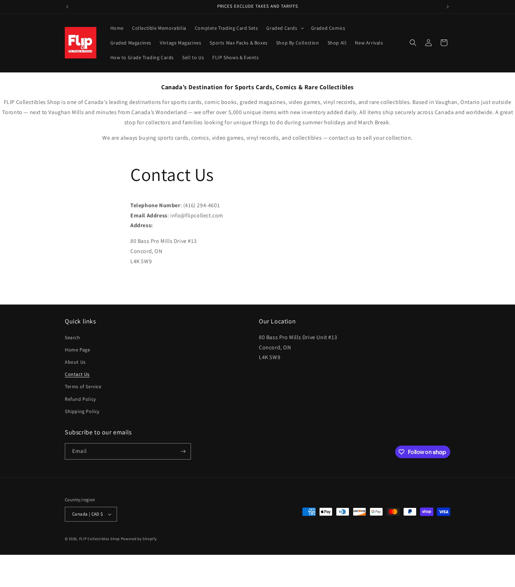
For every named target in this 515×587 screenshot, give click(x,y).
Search (72, 337)
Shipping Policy (82, 411)
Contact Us (77, 374)
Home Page (77, 350)
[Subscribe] (183, 451)
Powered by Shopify (139, 538)
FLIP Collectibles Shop (99, 538)
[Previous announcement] (67, 6)
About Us (75, 362)
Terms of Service (83, 386)
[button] (284, 28)
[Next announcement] (447, 6)
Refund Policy (80, 399)
